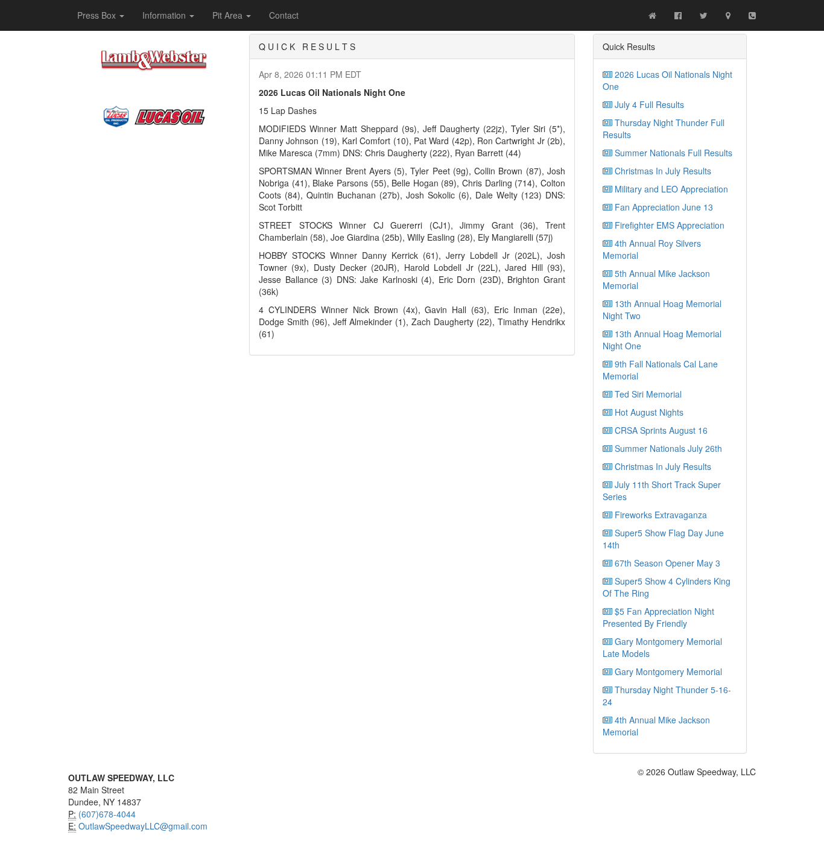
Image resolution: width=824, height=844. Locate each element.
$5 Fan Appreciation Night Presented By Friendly (658, 617)
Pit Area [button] (228, 15)
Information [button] (165, 15)
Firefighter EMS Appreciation (668, 225)
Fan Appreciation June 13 (662, 207)
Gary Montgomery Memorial (667, 671)
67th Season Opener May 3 (666, 563)
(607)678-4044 (107, 814)
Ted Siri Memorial (647, 394)
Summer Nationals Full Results (672, 153)
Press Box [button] (97, 15)
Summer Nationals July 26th (667, 448)
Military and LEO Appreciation (670, 189)
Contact (284, 15)
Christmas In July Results (661, 171)
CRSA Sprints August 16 (660, 430)
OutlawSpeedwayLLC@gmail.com (143, 826)
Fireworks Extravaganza (659, 515)
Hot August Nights (647, 412)
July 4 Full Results (648, 104)
